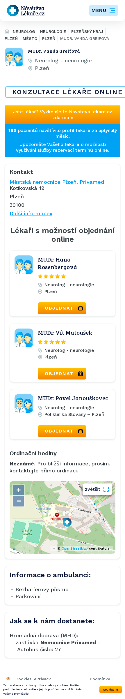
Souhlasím (110, 689)
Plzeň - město (21, 38)
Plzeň (48, 38)
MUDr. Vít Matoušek (65, 332)
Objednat (59, 308)
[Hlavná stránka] (7, 32)
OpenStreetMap (75, 548)
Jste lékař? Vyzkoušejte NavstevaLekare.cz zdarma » (62, 114)
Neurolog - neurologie (39, 31)
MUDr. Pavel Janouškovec (73, 398)
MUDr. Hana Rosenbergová (57, 263)
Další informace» (31, 213)
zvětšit (92, 489)
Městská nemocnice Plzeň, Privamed (57, 182)
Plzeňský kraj (87, 31)
